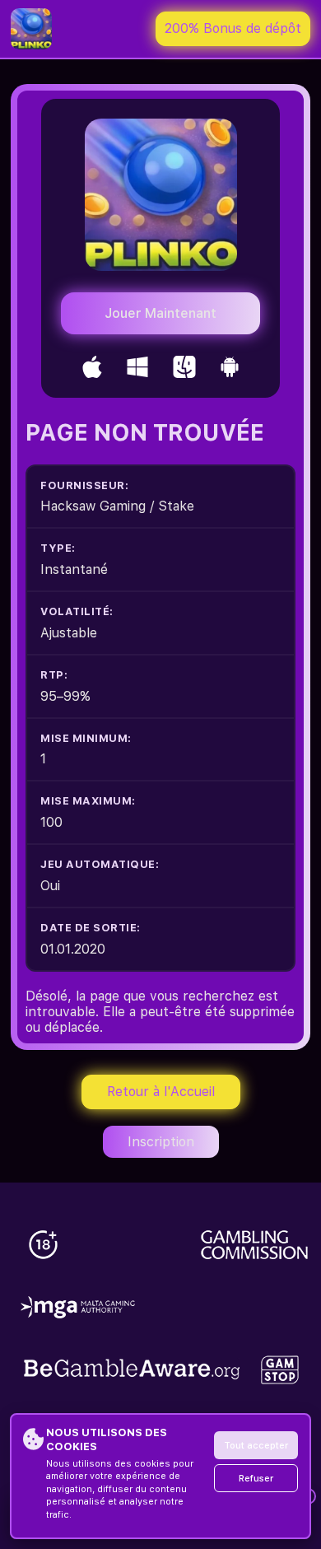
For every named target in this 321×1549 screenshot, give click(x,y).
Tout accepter (256, 1445)
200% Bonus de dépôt (233, 28)
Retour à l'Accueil (161, 1091)
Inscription (161, 1142)
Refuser (256, 1478)
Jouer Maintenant (160, 313)
